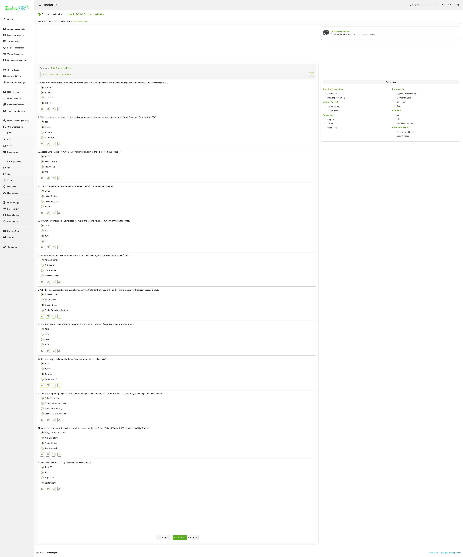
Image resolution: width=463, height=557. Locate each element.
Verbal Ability (333, 106)
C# (404, 102)
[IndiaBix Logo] (17, 9)
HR (398, 119)
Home (40, 21)
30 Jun (163, 537)
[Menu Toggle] (39, 4)
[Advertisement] (108, 43)
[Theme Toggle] (450, 4)
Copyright (444, 553)
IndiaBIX (51, 5)
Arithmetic (332, 93)
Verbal (330, 123)
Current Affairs (52, 21)
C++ (399, 102)
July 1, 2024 (65, 21)
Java (399, 106)
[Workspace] (53, 109)
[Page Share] (442, 4)
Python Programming (406, 93)
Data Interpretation (336, 98)
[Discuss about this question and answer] (48, 109)
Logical (330, 119)
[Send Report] (59, 109)
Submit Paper (403, 136)
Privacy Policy (455, 553)
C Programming (404, 98)
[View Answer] (42, 109)
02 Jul (191, 537)
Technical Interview (405, 123)
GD (398, 115)
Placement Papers (405, 132)
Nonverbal (332, 127)
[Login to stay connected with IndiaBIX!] (457, 4)
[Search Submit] (409, 4)
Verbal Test (332, 110)
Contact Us (433, 553)
